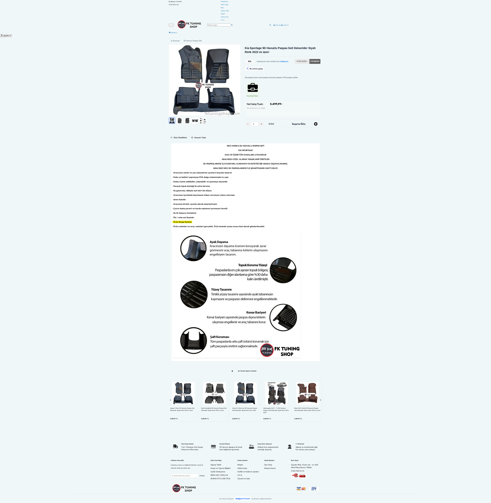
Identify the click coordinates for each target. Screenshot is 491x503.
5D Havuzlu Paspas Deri (193, 41)
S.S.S (222, 20)
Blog (222, 7)
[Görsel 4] (195, 120)
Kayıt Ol (285, 25)
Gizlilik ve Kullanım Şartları (248, 472)
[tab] (178, 137)
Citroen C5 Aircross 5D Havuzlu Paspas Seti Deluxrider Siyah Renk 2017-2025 (244, 409)
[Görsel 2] (179, 120)
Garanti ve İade (243, 479)
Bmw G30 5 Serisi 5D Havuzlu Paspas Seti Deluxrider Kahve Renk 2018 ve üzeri (307, 409)
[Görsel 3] (187, 120)
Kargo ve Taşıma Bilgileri (221, 468)
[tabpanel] (245, 252)
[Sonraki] (320, 400)
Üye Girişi (268, 465)
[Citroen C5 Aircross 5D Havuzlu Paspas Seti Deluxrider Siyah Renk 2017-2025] (245, 393)
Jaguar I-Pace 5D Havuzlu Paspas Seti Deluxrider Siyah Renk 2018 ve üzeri (182, 409)
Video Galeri (224, 4)
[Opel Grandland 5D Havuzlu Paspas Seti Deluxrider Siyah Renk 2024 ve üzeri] (214, 393)
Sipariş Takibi (216, 465)
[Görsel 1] (172, 120)
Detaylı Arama (270, 468)
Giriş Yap (278, 25)
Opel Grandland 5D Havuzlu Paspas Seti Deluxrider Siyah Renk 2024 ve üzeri (213, 409)
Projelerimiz (224, 1)
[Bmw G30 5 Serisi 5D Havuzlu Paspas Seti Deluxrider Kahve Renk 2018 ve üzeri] (307, 393)
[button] (204, 80)
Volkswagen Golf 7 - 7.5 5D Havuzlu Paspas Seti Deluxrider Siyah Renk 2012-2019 (276, 410)
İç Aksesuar (175, 41)
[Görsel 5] (202, 120)
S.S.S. (239, 475)
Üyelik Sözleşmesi (218, 472)
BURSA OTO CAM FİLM (220, 479)
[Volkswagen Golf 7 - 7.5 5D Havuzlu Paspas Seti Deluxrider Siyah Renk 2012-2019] (276, 393)
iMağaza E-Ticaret (242, 498)
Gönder (202, 476)
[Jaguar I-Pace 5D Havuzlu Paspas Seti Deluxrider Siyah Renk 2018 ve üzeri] (183, 393)
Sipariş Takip (225, 11)
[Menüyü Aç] (171, 25)
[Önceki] (170, 400)
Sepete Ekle (298, 123)
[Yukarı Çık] (2, 35)
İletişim (223, 14)
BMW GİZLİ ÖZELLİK (219, 475)
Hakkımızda (224, 17)
